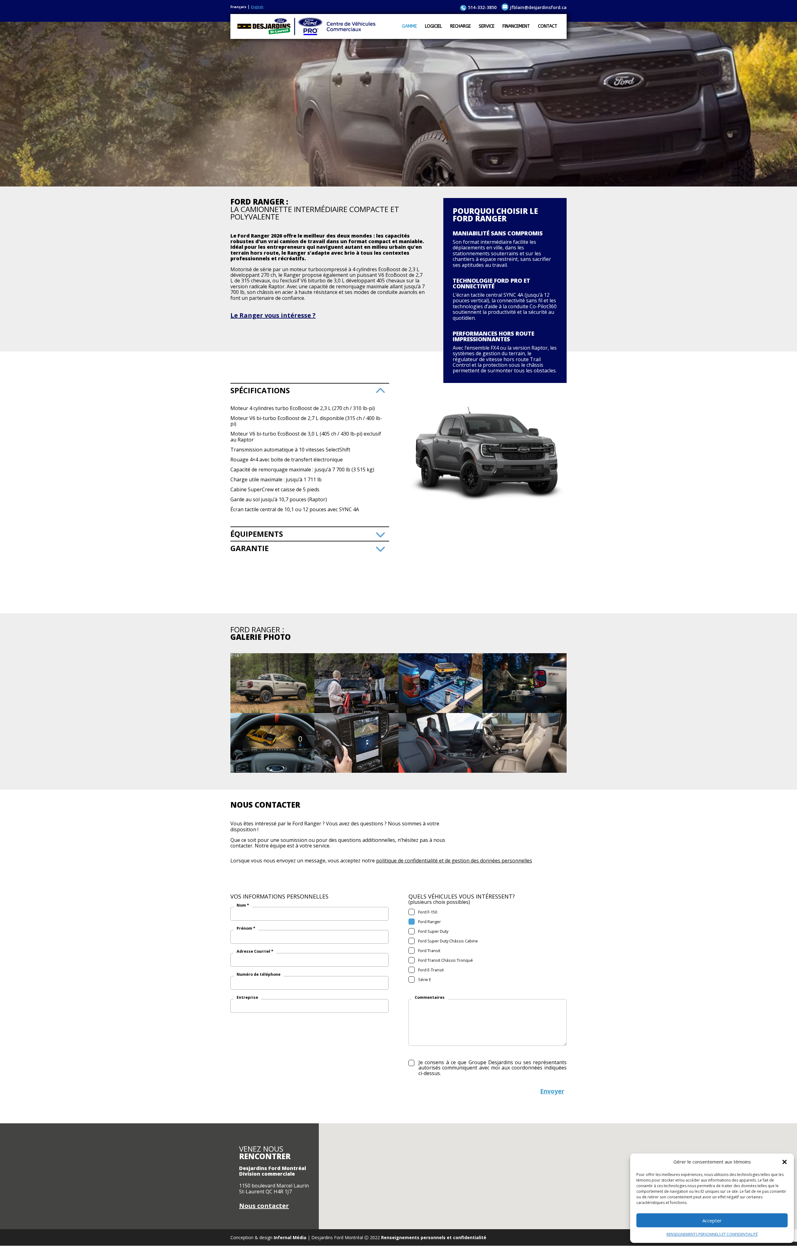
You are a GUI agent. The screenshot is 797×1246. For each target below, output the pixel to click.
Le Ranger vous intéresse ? (273, 315)
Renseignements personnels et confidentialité (433, 1237)
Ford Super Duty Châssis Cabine (447, 941)
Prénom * (246, 928)
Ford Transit (428, 950)
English (257, 7)
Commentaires (430, 997)
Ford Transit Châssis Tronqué (444, 960)
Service (486, 26)
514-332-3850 (482, 7)
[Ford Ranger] (272, 711)
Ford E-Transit (430, 970)
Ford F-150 (426, 912)
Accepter (712, 1220)
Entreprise (247, 997)
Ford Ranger (428, 921)
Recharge (460, 26)
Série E (423, 979)
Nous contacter (264, 1205)
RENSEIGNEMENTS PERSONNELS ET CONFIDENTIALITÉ (712, 1234)
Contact (547, 26)
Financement (516, 26)
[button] (784, 1162)
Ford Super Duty (432, 931)
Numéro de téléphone (259, 974)
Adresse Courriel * (255, 951)
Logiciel (433, 26)
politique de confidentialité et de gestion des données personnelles (454, 860)
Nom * (243, 905)
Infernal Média (290, 1237)
